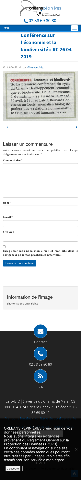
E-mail (8, 217)
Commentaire (12, 160)
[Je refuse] (76, 449)
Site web (8, 232)
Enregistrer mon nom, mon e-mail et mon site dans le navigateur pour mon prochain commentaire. (40, 253)
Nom (7, 202)
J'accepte (13, 468)
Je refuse (30, 468)
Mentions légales (18, 418)
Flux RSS (41, 386)
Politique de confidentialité (55, 418)
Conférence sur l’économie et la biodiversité (38, 42)
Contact (40, 341)
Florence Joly (35, 67)
